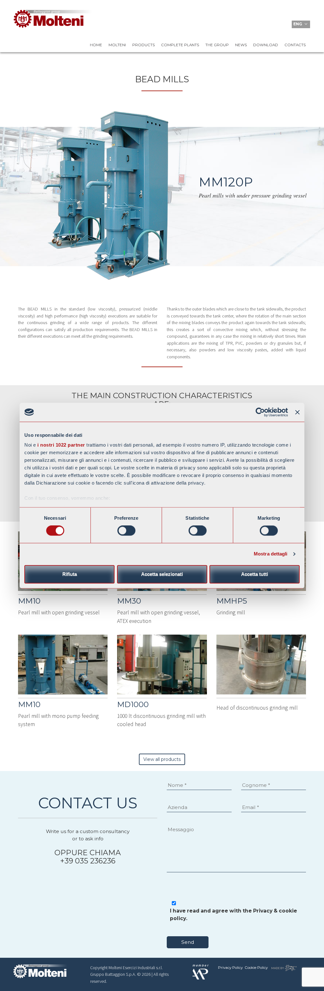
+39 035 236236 (87, 860)
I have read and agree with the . (233, 914)
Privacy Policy (230, 967)
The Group (217, 45)
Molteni (117, 45)
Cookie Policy (256, 967)
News (241, 45)
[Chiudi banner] (297, 412)
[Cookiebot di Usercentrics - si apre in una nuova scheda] (260, 412)
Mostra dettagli (271, 554)
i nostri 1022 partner (61, 445)
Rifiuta (69, 574)
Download (265, 45)
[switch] (126, 531)
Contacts (295, 45)
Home (96, 45)
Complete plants (180, 45)
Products (143, 45)
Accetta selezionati (162, 574)
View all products (162, 759)
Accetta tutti (254, 574)
